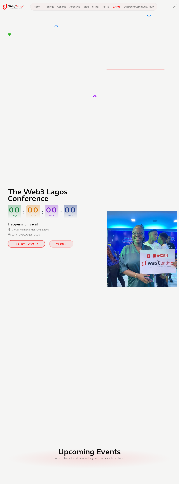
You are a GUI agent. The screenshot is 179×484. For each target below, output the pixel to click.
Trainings (49, 6)
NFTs (106, 6)
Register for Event (24, 244)
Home (37, 6)
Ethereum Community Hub (139, 6)
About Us (75, 6)
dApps (96, 6)
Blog (86, 6)
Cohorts (61, 6)
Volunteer (61, 244)
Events (116, 6)
